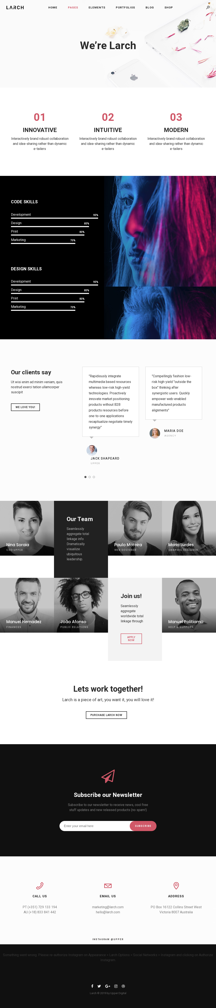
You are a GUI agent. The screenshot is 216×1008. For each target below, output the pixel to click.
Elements (97, 7)
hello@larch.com (108, 912)
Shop (169, 7)
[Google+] (107, 987)
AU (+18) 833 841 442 (40, 912)
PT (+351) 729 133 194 (40, 907)
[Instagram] (116, 987)
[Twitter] (99, 987)
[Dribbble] (123, 987)
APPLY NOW (131, 639)
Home (52, 7)
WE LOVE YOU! (25, 407)
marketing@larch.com (108, 907)
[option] (110, 417)
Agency (170, 436)
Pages (73, 7)
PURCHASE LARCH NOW (106, 715)
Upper (95, 463)
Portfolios (125, 7)
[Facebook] (92, 987)
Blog (150, 7)
